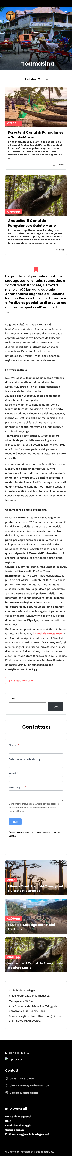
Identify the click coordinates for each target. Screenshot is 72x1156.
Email (14, 773)
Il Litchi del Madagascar (24, 990)
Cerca (12, 698)
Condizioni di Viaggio (18, 1125)
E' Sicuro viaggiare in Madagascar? (27, 1134)
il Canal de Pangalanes (47, 633)
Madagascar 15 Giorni (22, 1001)
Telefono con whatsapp (25, 759)
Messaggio (17, 787)
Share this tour (23, 680)
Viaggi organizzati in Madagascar (30, 995)
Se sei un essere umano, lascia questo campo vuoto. (35, 834)
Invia (15, 821)
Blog (8, 1121)
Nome (14, 745)
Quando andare (15, 1130)
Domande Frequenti (18, 1116)
